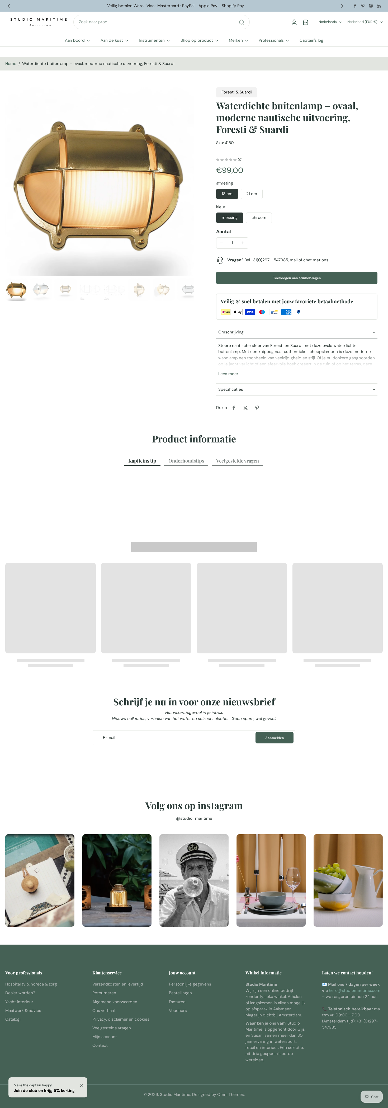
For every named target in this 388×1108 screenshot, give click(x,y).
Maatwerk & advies (23, 1010)
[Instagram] (371, 6)
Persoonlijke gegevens (190, 984)
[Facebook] (355, 6)
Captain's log (311, 40)
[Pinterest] (363, 6)
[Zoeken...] (241, 22)
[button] (296, 278)
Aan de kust (112, 40)
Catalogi (13, 1019)
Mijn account (104, 1037)
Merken (236, 40)
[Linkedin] (379, 6)
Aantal (223, 231)
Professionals (271, 40)
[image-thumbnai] (16, 289)
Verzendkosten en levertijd (117, 984)
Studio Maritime (175, 1094)
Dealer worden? (20, 993)
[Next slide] (342, 6)
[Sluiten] (81, 1085)
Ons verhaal (103, 1010)
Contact (100, 1045)
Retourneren (104, 993)
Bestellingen (180, 993)
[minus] (221, 243)
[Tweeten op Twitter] (245, 408)
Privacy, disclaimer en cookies (120, 1019)
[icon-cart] (305, 22)
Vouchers (178, 1010)
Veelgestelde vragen (111, 1028)
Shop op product (197, 40)
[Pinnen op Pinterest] (257, 408)
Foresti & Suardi (236, 92)
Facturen (177, 1002)
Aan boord (75, 40)
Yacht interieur (19, 1002)
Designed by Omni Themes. (218, 1094)
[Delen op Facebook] (234, 408)
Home (10, 63)
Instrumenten (152, 40)
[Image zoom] (99, 181)
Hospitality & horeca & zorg (31, 984)
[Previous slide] (9, 6)
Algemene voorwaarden (114, 1002)
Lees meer (228, 373)
